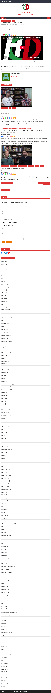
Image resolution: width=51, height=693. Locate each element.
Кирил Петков (5, 320)
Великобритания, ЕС (9, 128)
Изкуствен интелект (6, 421)
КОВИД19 (37, 166)
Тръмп (3, 608)
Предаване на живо (6, 572)
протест (35, 68)
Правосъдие (4, 569)
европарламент (12, 68)
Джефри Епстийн (5, 387)
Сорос (3, 635)
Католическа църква (6, 461)
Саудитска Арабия (5, 603)
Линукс (3, 643)
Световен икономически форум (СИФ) (10, 612)
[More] (15, 35)
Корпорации (42, 166)
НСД (3, 541)
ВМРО (3, 355)
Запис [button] (3, 242)
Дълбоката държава (22, 128)
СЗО (3, 620)
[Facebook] (2, 35)
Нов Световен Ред (6, 535)
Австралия (4, 261)
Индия (3, 432)
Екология (4, 398)
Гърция (3, 378)
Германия (4, 367)
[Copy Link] (13, 35)
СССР (3, 652)
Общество (14, 108)
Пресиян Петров (12, 113)
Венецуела (4, 344)
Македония (4, 506)
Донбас (3, 671)
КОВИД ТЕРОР (31, 166)
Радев (16, 69)
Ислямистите (5, 444)
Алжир (3, 275)
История (4, 452)
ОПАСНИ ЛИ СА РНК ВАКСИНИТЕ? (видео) (13, 168)
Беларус (3, 292)
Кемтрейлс (4, 464)
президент (28, 68)
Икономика (4, 426)
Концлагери (4, 486)
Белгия (3, 295)
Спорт (3, 649)
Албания (4, 270)
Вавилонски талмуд (6, 335)
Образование (5, 543)
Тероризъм (4, 663)
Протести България (11, 69)
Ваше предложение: (7, 236)
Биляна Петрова (5, 309)
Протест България (40, 68)
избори (3, 418)
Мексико (4, 512)
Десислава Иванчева (6, 317)
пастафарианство (6, 231)
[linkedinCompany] (5, 253)
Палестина (4, 552)
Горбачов (4, 372)
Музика (3, 521)
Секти (3, 618)
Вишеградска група (6, 352)
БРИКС (3, 301)
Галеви (3, 315)
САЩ (3, 606)
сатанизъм (5, 228)
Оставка (16, 68)
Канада (3, 458)
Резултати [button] (9, 242)
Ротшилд (4, 586)
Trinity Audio (14, 29)
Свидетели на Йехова (7, 211)
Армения (4, 284)
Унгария (4, 675)
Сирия (3, 626)
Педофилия (4, 555)
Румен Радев (4, 592)
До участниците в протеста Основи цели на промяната (44, 182)
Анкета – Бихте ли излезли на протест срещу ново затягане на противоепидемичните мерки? (8, 182)
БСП (3, 304)
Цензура (4, 332)
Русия (3, 598)
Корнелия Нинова (5, 489)
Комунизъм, (4, 484)
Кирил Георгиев (11, 24)
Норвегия (4, 538)
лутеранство (5, 208)
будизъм (5, 205)
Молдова (4, 518)
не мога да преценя (7, 216)
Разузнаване (4, 581)
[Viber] (8, 35)
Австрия (4, 264)
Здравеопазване (5, 412)
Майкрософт (4, 494)
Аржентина (4, 281)
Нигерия (4, 532)
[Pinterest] (4, 35)
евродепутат (3, 68)
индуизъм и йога (6, 213)
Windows (4, 640)
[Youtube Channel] (9, 253)
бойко (38, 66)
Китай (3, 472)
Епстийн (4, 401)
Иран (3, 441)
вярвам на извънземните (8, 225)
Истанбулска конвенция (7, 449)
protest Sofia (16, 66)
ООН (3, 549)
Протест (13, 20)
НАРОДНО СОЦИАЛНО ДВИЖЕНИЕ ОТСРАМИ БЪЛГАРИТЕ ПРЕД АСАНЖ (21, 130)
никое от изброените (7, 219)
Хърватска (4, 683)
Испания (4, 446)
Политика (4, 558)
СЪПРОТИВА (5, 657)
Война (3, 358)
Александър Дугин (6, 273)
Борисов (41, 66)
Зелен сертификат (24, 166)
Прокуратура (4, 575)
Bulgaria (7, 66)
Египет (3, 395)
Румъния (4, 595)
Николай (10, 170)
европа (7, 68)
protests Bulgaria (27, 66)
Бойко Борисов (3, 20)
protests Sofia (34, 66)
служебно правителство (7, 632)
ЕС (18, 166)
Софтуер (4, 638)
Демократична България (7, 384)
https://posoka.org (15, 76)
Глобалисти (4, 369)
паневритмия (5, 233)
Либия (3, 503)
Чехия (3, 686)
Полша (3, 561)
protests (21, 66)
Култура (3, 501)
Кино (3, 466)
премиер (31, 68)
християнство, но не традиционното (10, 222)
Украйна (4, 669)
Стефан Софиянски (6, 655)
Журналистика (5, 409)
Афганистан (4, 287)
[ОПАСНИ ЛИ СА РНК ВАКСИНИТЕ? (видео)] (25, 155)
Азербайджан (5, 267)
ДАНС (3, 381)
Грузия (3, 375)
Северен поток (5, 615)
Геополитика (16, 128)
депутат (44, 66)
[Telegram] (9, 35)
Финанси (4, 677)
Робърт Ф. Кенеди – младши (8, 583)
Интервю (4, 435)
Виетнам (4, 350)
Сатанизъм (4, 601)
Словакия (4, 629)
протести (5, 69)
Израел (3, 424)
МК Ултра (4, 515)
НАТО (3, 526)
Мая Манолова (5, 323)
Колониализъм (5, 481)
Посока (25, 12)
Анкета (3, 278)
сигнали (4, 623)
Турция (3, 666)
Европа (3, 392)
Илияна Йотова (5, 429)
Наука (3, 529)
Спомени (4, 646)
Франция (4, 680)
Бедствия (4, 290)
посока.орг (24, 68)
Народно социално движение (8, 523)
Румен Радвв (4, 589)
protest (11, 66)
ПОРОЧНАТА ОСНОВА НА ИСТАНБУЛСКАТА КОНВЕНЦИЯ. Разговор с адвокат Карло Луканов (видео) (24, 111)
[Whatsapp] (6, 35)
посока (20, 68)
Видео (7, 108)
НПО (10, 108)
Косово (3, 498)
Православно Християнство (7, 566)
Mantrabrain (24, 691)
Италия (3, 455)
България (9, 20)
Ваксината (7, 166)
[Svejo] (11, 35)
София (19, 69)
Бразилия (4, 298)
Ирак (3, 438)
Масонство (4, 509)
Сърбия (3, 660)
